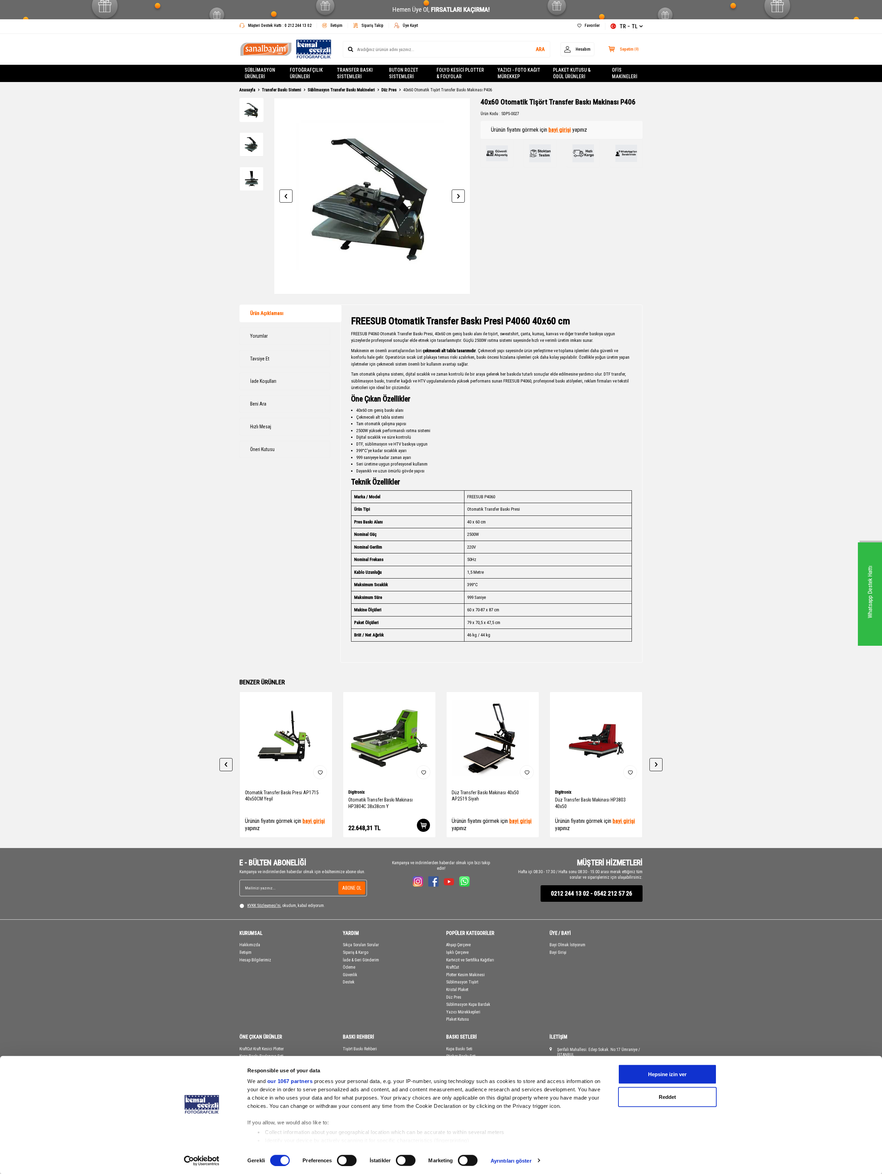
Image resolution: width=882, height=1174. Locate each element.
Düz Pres (389, 90)
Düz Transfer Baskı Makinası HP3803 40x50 (590, 803)
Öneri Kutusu (262, 449)
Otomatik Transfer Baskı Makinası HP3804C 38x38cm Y (380, 803)
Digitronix (356, 792)
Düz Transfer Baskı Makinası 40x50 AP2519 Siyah (485, 796)
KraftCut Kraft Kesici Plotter (261, 1049)
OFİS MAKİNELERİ (624, 73)
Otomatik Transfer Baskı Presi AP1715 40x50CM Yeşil (282, 796)
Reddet (667, 1097)
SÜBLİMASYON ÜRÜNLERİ (260, 73)
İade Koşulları (263, 381)
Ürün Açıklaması (267, 313)
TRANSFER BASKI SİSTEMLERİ (355, 73)
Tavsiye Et (259, 358)
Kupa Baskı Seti (459, 1049)
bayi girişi (559, 129)
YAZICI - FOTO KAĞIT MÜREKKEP (519, 73)
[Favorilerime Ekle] (320, 772)
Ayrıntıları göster (511, 1160)
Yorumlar (259, 336)
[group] (372, 196)
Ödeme (349, 967)
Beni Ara (258, 404)
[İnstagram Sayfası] (418, 881)
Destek (349, 982)
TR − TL (628, 26)
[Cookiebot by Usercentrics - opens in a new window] (202, 1160)
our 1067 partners (290, 1081)
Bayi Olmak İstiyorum (567, 944)
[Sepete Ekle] (423, 825)
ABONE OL (351, 888)
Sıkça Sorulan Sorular (361, 944)
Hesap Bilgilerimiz (255, 960)
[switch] (347, 1160)
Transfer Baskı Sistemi (281, 90)
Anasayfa (247, 90)
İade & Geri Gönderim (361, 960)
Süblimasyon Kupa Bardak (468, 1004)
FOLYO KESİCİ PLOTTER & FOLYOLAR (460, 73)
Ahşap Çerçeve (458, 944)
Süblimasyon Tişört (462, 982)
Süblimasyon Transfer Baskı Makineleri (341, 90)
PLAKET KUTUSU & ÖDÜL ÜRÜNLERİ (572, 73)
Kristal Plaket (457, 989)
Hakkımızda (249, 944)
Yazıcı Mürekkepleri (463, 1012)
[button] (286, 196)
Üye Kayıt (410, 25)
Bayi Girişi (558, 952)
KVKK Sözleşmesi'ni (263, 905)
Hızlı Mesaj (260, 426)
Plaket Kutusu (457, 1019)
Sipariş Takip (372, 25)
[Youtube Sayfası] (449, 881)
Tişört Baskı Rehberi (360, 1049)
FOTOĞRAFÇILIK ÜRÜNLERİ (306, 73)
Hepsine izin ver (667, 1074)
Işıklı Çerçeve (457, 952)
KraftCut (452, 967)
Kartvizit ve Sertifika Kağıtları (470, 960)
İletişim (336, 25)
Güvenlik (350, 974)
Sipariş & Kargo (355, 952)
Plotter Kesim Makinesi (465, 974)
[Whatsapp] (464, 881)
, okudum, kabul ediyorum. (286, 905)
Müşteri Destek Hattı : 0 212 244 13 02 (279, 25)
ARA (540, 49)
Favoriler (592, 25)
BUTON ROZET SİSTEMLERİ (403, 73)
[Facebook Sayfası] (433, 881)
